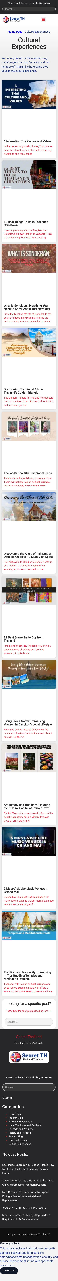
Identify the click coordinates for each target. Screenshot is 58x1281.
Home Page (15, 32)
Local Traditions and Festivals (24, 1125)
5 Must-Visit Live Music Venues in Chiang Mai (26, 890)
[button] (43, 19)
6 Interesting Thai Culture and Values (28, 141)
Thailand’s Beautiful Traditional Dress (28, 473)
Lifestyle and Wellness (20, 1129)
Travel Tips (14, 1114)
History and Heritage (19, 1133)
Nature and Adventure (20, 1121)
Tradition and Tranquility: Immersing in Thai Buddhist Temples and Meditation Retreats (27, 975)
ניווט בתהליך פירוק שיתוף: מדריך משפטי (24, 1208)
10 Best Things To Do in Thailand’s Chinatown (26, 223)
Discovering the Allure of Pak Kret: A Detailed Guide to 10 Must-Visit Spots (28, 555)
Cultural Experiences (19, 1144)
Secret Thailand (29, 1037)
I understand (9, 1270)
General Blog (15, 1136)
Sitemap (7, 1098)
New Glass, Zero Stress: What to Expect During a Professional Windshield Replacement (25, 1196)
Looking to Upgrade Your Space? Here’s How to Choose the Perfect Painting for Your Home (28, 1169)
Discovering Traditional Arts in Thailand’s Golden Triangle (23, 391)
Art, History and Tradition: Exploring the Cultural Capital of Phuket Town (27, 806)
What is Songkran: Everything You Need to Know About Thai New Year (27, 307)
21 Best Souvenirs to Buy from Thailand (24, 639)
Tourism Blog (15, 1118)
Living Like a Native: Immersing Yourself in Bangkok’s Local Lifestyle (28, 723)
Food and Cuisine (18, 1140)
